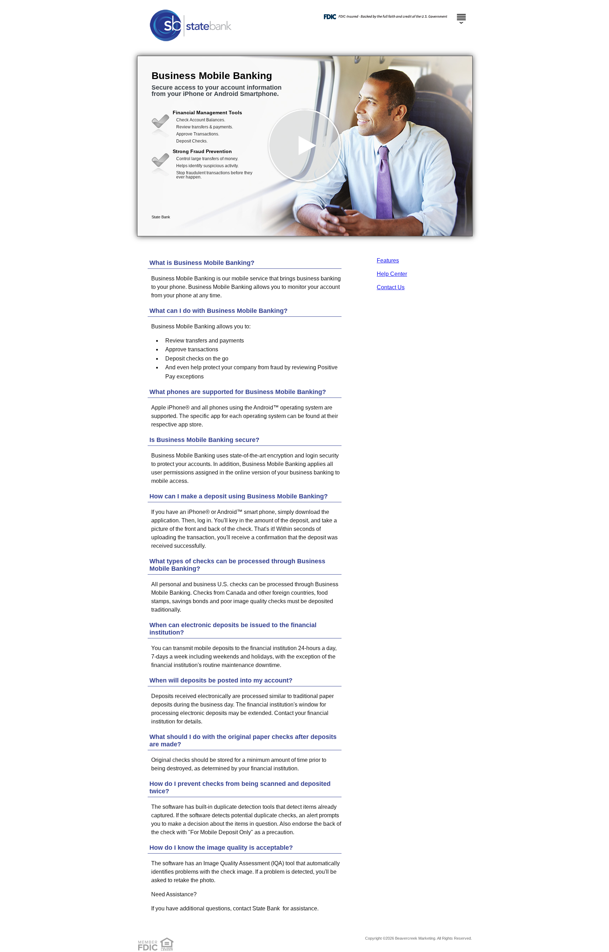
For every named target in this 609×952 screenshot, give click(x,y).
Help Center (392, 274)
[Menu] (461, 14)
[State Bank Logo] (304, 49)
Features (388, 260)
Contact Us (391, 287)
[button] (304, 146)
